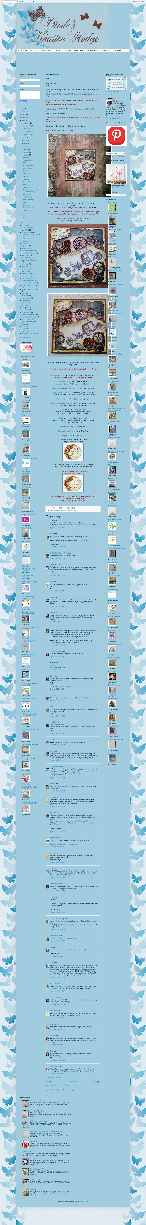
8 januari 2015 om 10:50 (57, 558)
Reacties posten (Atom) (62, 1085)
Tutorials (68, 50)
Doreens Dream (113, 479)
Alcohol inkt (25, 230)
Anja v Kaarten (113, 202)
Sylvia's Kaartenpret (114, 726)
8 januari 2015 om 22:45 (57, 760)
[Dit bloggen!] (69, 508)
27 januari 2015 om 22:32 (58, 1060)
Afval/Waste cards (27, 228)
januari (26, 155)
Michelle (52, 597)
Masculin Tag (27, 194)
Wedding (26, 179)
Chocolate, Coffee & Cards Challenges (29, 788)
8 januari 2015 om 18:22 (57, 716)
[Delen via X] (71, 508)
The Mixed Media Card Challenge (28, 759)
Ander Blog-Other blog (37, 1111)
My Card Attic (112, 672)
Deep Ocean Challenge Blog (29, 699)
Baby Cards (25, 241)
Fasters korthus (113, 506)
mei (25, 144)
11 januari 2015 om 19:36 (57, 978)
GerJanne (111, 535)
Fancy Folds (25, 264)
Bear (24, 163)
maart (26, 149)
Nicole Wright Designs (57, 984)
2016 (23, 118)
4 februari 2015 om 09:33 (58, 1074)
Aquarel (24, 239)
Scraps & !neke (113, 699)
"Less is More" (26, 542)
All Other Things (27, 233)
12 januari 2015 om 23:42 (58, 1005)
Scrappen (25, 308)
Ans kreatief (112, 216)
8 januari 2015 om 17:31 (57, 701)
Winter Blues (27, 197)
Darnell (52, 963)
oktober (26, 129)
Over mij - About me (92, 50)
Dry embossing (26, 258)
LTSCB (62, 409)
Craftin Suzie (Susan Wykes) (59, 553)
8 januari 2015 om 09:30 (57, 547)
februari (26, 152)
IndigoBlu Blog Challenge (29, 641)
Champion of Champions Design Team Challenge (29, 803)
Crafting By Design (66, 427)
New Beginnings (28, 200)
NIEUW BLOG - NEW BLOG (38, 1121)
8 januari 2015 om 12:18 (57, 591)
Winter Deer (27, 187)
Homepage (73, 1082)
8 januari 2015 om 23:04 (57, 778)
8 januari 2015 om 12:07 (57, 576)
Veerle (117, 101)
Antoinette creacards (114, 230)
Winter (24, 331)
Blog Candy (33, 1142)
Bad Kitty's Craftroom (115, 257)
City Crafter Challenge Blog (30, 627)
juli (25, 138)
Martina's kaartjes (114, 658)
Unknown (53, 797)
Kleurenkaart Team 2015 (29, 283)
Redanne (53, 1036)
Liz (51, 740)
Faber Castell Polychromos (29, 260)
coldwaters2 (53, 565)
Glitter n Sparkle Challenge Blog (30, 730)
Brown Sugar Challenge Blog (29, 582)
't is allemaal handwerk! (115, 740)
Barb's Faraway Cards (115, 271)
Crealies (24, 359)
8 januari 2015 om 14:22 (57, 670)
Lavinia (24, 293)
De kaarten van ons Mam (116, 451)
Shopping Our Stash (60, 392)
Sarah (52, 695)
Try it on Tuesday (65, 382)
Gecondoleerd (25, 269)
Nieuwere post (50, 1082)
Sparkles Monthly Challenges (27, 444)
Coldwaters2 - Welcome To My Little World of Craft (116, 409)
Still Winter (27, 211)
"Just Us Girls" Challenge (29, 387)
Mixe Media (25, 301)
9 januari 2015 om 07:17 (57, 791)
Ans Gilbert (54, 722)
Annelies (53, 784)
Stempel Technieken (28, 315)
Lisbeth (110, 603)
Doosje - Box (34, 1189)
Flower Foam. (26, 267)
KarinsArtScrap (113, 590)
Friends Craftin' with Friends (114, 520)
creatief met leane (114, 438)
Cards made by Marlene (115, 313)
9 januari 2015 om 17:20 (57, 912)
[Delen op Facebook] (72, 508)
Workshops (58, 50)
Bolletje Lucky (112, 300)
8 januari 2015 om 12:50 (57, 645)
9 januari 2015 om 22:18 (57, 930)
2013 (23, 218)
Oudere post (96, 1082)
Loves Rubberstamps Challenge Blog (65, 388)
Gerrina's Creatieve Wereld (116, 549)
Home (20, 50)
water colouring (26, 338)
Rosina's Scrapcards (114, 685)
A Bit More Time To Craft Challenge (30, 570)
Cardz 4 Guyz (26, 429)
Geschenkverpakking (28, 274)
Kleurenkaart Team (28, 281)
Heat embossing (62, 511)
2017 (23, 115)
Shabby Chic (25, 310)
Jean (51, 707)
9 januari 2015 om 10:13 (57, 862)
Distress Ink (54, 511)
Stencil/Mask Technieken (29, 317)
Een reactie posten (54, 1078)
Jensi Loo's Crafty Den (115, 576)
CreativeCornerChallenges (30, 745)
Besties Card (27, 158)
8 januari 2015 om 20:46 (57, 745)
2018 (23, 112)
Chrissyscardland (113, 382)
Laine (52, 582)
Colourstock (25, 501)
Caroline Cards (112, 368)
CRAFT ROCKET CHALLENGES (26, 473)
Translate (121, 156)
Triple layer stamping (28, 322)
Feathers (26, 171)
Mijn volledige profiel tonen (114, 118)
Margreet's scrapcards (115, 631)
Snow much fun (35, 1159)
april (25, 146)
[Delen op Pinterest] (74, 508)
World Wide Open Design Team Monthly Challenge (30, 715)
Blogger (86, 1202)
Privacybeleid (117, 50)
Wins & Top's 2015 (46, 50)
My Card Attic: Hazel (56, 651)
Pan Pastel (25, 305)
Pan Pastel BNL (27, 773)
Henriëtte (53, 813)
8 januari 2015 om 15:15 (57, 689)
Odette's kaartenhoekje (57, 919)
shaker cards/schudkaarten (30, 334)
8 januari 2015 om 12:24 (57, 622)
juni (25, 141)
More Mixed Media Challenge (27, 576)
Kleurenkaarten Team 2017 (30, 285)
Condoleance (25, 248)
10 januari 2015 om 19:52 (57, 956)
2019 (23, 109)
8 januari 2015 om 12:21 (57, 606)
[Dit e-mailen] (67, 508)
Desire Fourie (54, 676)
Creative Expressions (28, 251)
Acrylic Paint (25, 225)
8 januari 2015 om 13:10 (57, 657)
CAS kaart (25, 246)
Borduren (24, 244)
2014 (23, 215)
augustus (27, 135)
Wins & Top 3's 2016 (31, 50)
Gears (25, 202)
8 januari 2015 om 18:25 (57, 733)
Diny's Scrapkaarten (114, 465)
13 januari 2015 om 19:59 (57, 1018)
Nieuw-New (26, 182)
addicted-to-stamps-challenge (28, 598)
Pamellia (52, 628)
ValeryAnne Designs (114, 753)
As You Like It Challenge (29, 458)
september (27, 132)
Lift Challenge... (26, 487)
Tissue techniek (26, 319)
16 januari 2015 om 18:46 (57, 1045)
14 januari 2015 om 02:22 (58, 1029)
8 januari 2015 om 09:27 (57, 528)
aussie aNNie (54, 838)
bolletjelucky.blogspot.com (57, 766)
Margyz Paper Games (115, 644)
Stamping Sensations (65, 431)
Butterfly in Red (28, 166)
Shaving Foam (26, 312)
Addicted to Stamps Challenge (61, 403)
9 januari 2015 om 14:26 (57, 891)
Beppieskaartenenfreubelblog (116, 285)
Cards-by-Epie (112, 327)
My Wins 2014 (78, 50)
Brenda (52, 751)
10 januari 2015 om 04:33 (57, 941)
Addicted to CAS (27, 373)
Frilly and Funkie (67, 435)
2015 (23, 121)
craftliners (25, 670)
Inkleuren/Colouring (28, 278)
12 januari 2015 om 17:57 (57, 991)
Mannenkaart (72, 511)
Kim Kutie (53, 1024)
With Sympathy (35, 1179)
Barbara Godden (55, 884)
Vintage (24, 329)
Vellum (24, 327)
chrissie (52, 534)
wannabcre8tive (55, 936)
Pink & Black (27, 205)
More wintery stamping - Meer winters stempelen (46, 1131)
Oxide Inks (25, 303)
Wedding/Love (27, 160)
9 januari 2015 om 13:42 (57, 878)
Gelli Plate (25, 271)
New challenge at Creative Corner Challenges (31, 191)
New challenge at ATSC (37, 1169)
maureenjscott (54, 1067)
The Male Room (26, 400)
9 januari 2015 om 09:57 (57, 847)
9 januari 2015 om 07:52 (57, 806)
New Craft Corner (28, 208)
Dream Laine (112, 492)
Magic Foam (25, 296)
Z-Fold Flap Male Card (36, 1101)
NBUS (61, 418)
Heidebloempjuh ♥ (113, 562)
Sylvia (52, 947)
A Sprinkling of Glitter (29, 515)
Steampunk (27, 174)
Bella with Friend (28, 185)
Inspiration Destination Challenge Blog (29, 655)
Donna (52, 869)
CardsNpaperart (113, 341)
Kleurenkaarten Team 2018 (30, 290)
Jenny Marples (55, 997)
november (27, 126)
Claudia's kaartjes (113, 395)
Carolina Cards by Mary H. (116, 354)
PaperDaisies (54, 1011)
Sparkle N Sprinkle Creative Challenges (28, 613)
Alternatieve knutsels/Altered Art (31, 236)
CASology (25, 555)
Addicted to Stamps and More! (29, 415)
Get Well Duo (27, 168)
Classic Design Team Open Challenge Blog (30, 684)
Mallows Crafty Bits (114, 617)
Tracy (51, 1051)
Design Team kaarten (28, 253)
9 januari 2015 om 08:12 (57, 831)
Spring (25, 176)
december (27, 123)
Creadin (110, 424)
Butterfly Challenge (28, 528)
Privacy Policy (105, 50)
